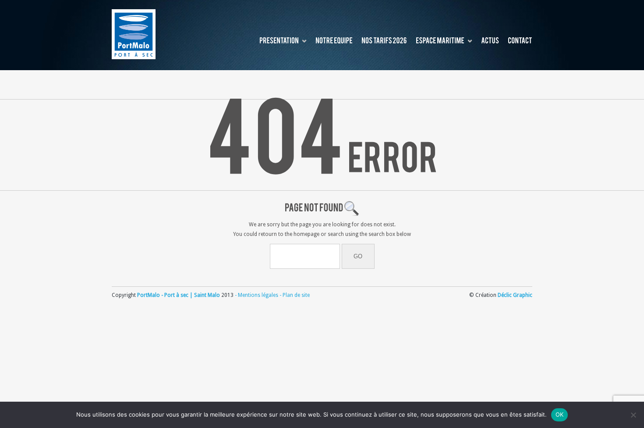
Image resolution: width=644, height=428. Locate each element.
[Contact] (520, 41)
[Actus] (490, 41)
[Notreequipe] (334, 41)
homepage (306, 234)
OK (560, 414)
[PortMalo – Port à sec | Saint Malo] (134, 34)
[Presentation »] (279, 41)
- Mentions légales (256, 295)
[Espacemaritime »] (440, 41)
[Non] (633, 414)
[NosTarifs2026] (384, 41)
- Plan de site (294, 295)
